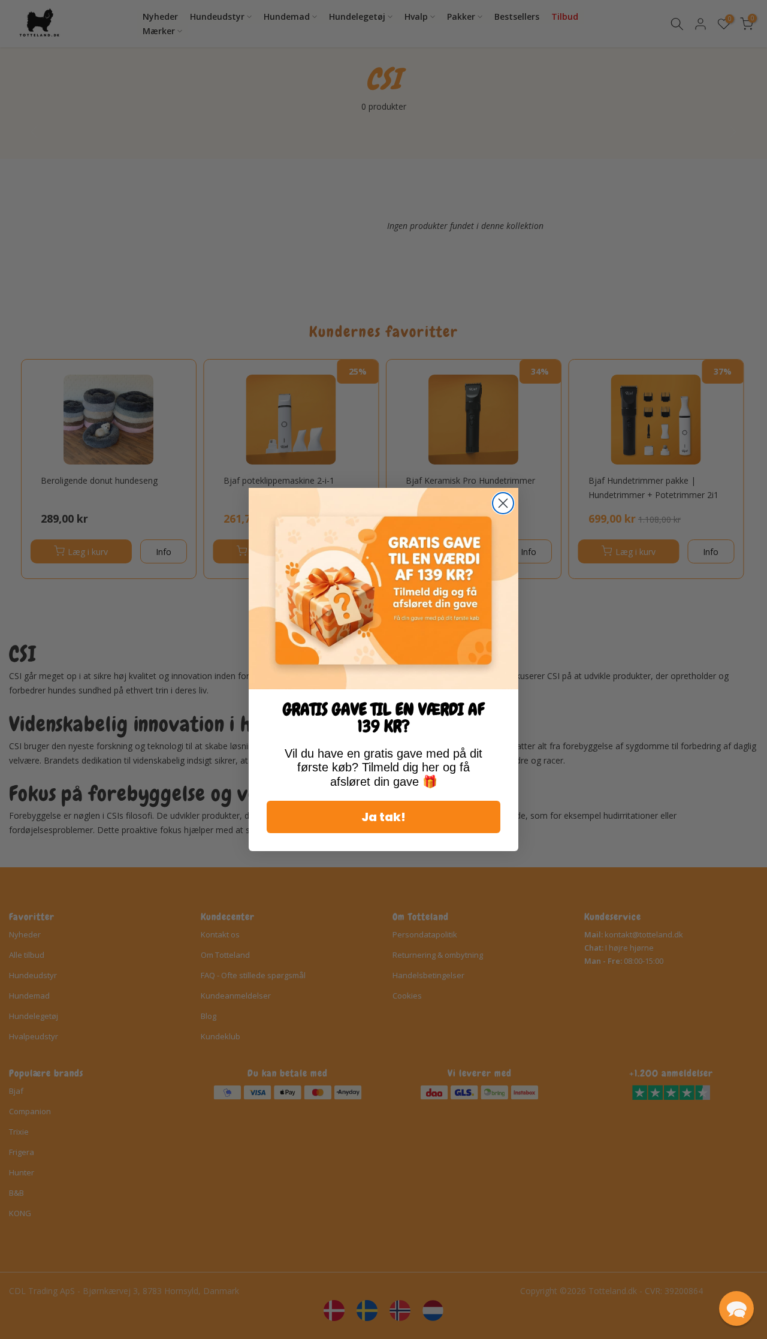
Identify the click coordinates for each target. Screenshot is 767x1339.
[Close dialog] (503, 503)
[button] (736, 1308)
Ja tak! (383, 817)
